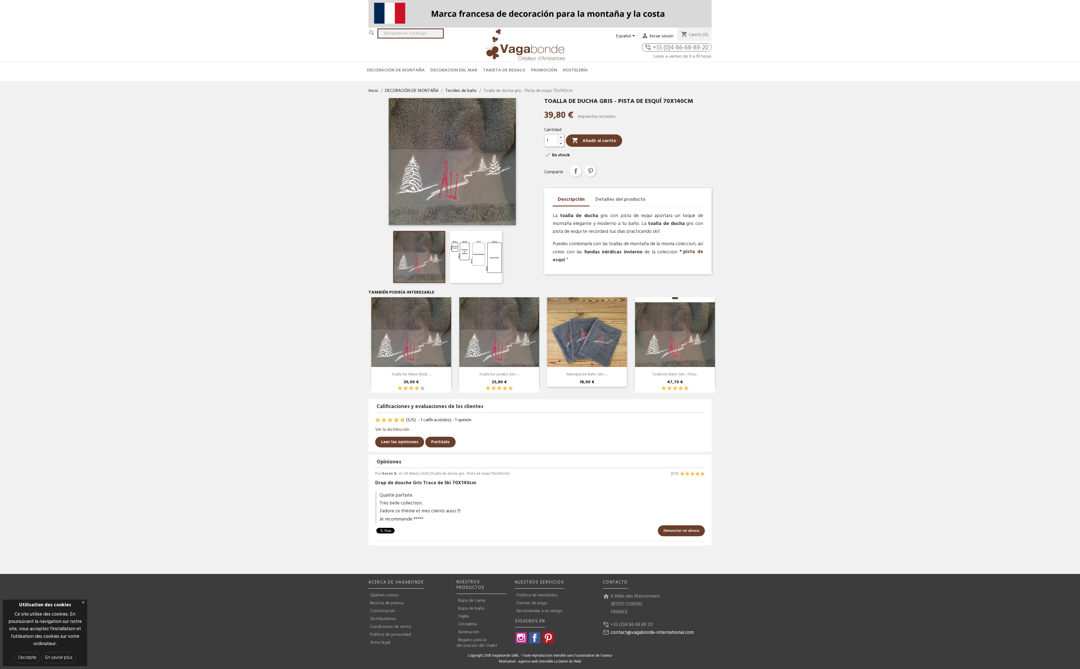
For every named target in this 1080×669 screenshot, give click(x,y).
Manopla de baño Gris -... (587, 374)
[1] (400, 388)
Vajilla (463, 616)
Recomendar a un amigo (539, 611)
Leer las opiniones (399, 442)
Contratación (382, 611)
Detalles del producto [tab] (620, 199)
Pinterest (590, 171)
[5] (422, 388)
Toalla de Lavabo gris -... (499, 374)
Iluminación (468, 632)
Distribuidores (383, 619)
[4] (417, 388)
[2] (405, 388)
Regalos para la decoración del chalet (476, 642)
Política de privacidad (390, 634)
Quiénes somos (384, 595)
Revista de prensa (387, 603)
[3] (411, 388)
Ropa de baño (471, 608)
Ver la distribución (392, 429)
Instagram (521, 637)
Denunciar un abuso (681, 531)
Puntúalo (440, 442)
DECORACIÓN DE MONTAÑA (396, 70)
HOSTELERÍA (575, 70)
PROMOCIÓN (544, 70)
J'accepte (27, 658)
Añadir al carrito (594, 141)
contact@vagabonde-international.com (652, 633)
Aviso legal (380, 642)
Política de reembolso (537, 595)
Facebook (534, 637)
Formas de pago (532, 603)
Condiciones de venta (390, 626)
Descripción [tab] (571, 199)
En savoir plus (59, 658)
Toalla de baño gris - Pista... (675, 374)
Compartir (575, 171)
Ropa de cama (471, 600)
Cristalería (467, 624)
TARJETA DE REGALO (504, 70)
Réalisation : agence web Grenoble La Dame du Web (540, 662)
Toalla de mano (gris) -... (411, 374)
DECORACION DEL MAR (453, 70)
